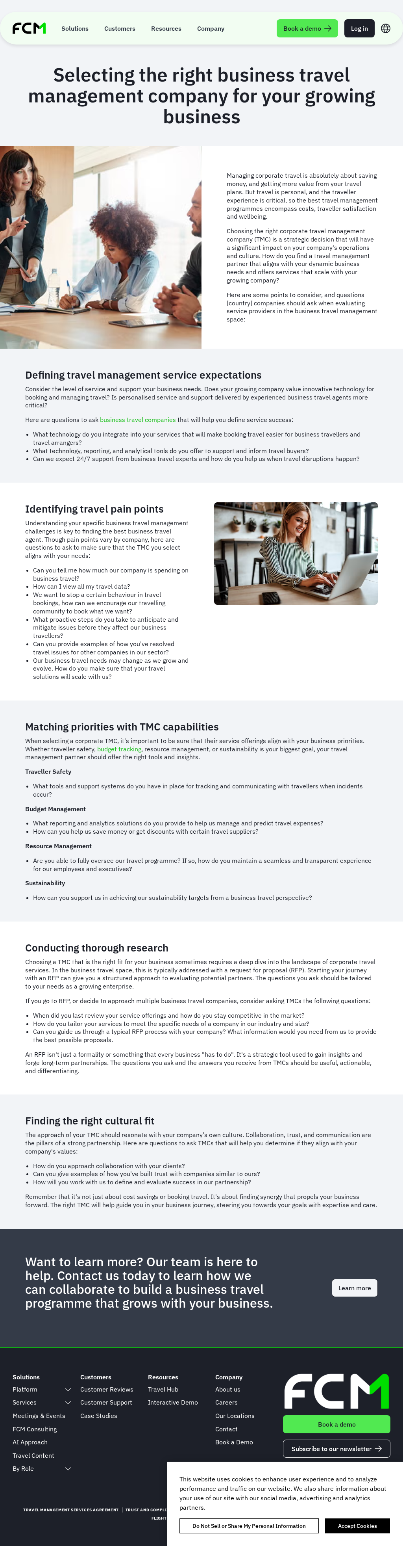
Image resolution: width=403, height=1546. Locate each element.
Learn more (354, 1288)
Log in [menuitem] (359, 28)
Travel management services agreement (71, 1510)
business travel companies (138, 420)
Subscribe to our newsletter (332, 1449)
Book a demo (337, 1424)
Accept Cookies (357, 1525)
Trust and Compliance (152, 1510)
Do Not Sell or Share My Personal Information (249, 1525)
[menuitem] (75, 28)
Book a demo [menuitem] (302, 28)
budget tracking (119, 749)
